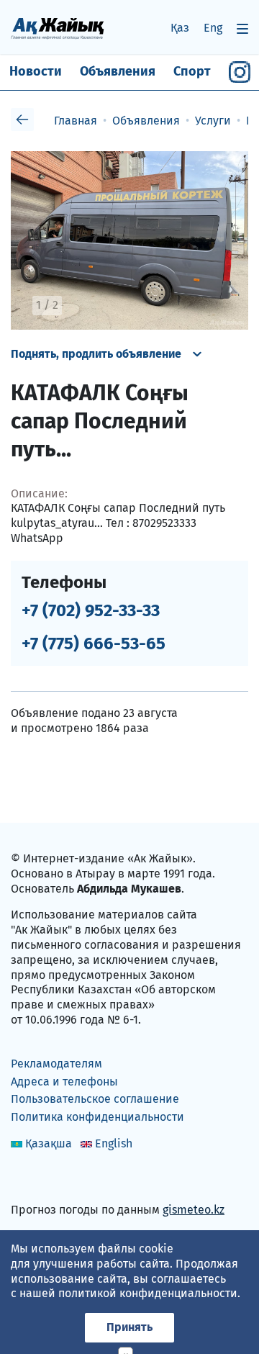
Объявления (117, 71)
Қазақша (48, 1143)
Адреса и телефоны (64, 1081)
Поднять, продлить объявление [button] (96, 354)
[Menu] (242, 28)
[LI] (42, 1179)
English (113, 1143)
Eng (213, 28)
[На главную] (57, 28)
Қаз (180, 28)
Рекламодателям (56, 1063)
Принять (129, 1327)
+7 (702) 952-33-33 (91, 610)
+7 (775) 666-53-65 (93, 643)
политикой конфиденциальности (147, 1293)
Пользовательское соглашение (95, 1099)
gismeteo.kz (193, 1210)
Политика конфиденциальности (97, 1117)
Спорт (192, 71)
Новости (35, 71)
